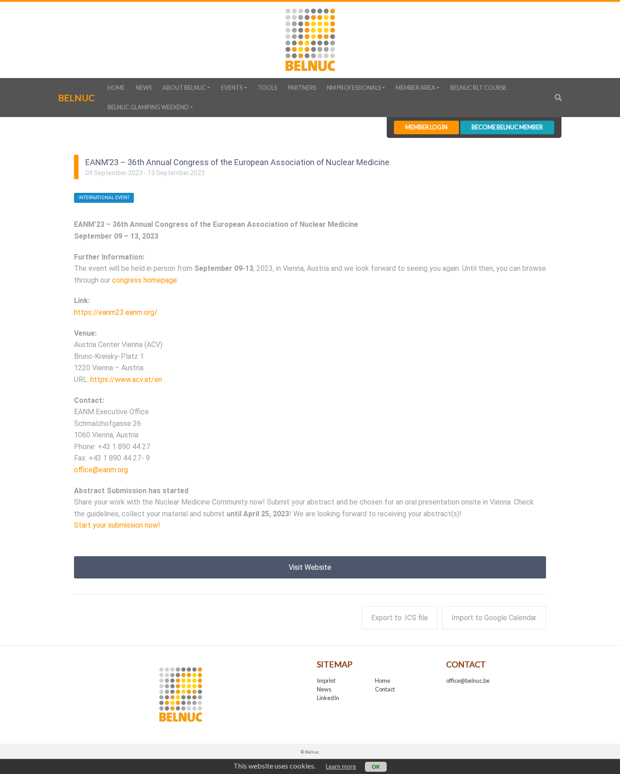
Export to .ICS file (399, 617)
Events (231, 87)
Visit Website (310, 567)
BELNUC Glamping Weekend (148, 107)
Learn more (341, 766)
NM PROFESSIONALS (354, 87)
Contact (385, 689)
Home (116, 87)
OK (376, 766)
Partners (302, 87)
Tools (267, 87)
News (144, 87)
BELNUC (76, 97)
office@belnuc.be (468, 680)
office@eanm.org (101, 469)
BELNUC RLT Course (478, 87)
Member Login (426, 127)
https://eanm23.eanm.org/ (115, 312)
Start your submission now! (117, 525)
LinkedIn (328, 697)
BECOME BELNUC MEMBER (507, 127)
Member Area (415, 87)
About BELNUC (184, 87)
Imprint (326, 680)
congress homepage (144, 280)
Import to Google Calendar (494, 617)
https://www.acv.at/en (126, 379)
